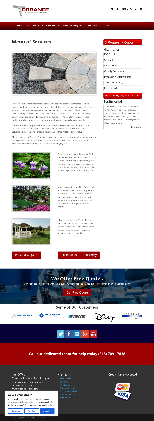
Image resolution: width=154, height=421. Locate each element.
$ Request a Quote (119, 42)
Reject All (31, 411)
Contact (106, 25)
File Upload (65, 397)
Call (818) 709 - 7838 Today (79, 255)
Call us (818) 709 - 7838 (125, 9)
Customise (16, 411)
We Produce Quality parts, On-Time (122, 95)
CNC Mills (64, 381)
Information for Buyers (50, 25)
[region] (31, 403)
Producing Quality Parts (70, 391)
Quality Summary (67, 388)
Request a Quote (93, 25)
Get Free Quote (77, 292)
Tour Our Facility (32, 25)
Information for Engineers (72, 25)
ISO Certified (65, 378)
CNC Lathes (65, 385)
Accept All (47, 411)
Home (19, 25)
